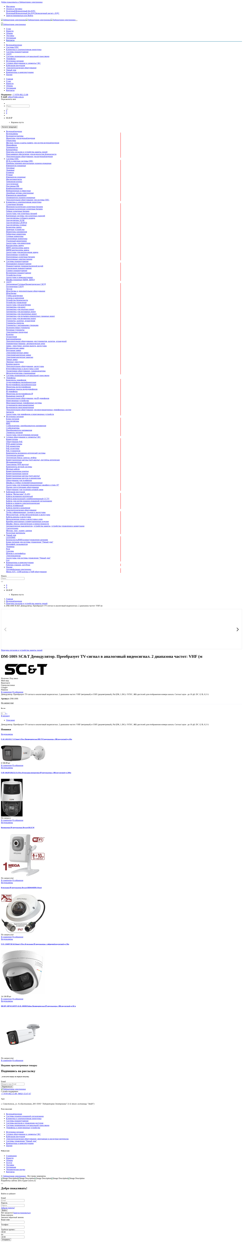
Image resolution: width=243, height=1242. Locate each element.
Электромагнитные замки (17, 353)
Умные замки (12, 359)
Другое (9, 289)
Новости (10, 31)
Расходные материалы (15, 533)
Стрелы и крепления (15, 298)
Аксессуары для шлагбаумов (18, 305)
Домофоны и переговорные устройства (23, 1128)
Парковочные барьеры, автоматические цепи (25, 343)
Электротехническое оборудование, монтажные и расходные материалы (37, 1139)
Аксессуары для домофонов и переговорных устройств (30, 414)
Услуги (9, 1163)
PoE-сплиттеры (12, 448)
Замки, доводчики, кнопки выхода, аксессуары (26, 346)
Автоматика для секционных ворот (21, 314)
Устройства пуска (13, 275)
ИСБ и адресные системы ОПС (19, 161)
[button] (20, 11)
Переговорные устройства (17, 400)
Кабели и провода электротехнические (23, 503)
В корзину (5, 716)
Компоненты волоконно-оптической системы (25, 453)
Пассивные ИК (12, 186)
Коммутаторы (12, 439)
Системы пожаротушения (17, 52)
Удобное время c (8, 1229)
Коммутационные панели (17, 473)
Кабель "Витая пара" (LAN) (18, 494)
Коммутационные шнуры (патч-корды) (23, 476)
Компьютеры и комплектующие (20, 72)
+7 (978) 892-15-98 (20, 95)
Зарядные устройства (15, 229)
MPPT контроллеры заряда (17, 248)
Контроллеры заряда (15, 245)
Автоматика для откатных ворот (20, 309)
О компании (11, 1156)
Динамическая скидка (15, 1169)
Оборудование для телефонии (19, 480)
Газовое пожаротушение (16, 270)
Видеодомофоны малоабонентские (21, 384)
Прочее (9, 75)
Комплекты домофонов (16, 380)
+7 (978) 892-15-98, (9, 1094)
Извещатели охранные (16, 177)
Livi (7, 560)
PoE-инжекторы (13, 446)
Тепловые (10, 168)
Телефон (4, 1224)
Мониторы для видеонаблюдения (20, 138)
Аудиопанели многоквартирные (20, 405)
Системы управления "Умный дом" (21, 1141)
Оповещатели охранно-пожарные (20, 197)
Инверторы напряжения (16, 232)
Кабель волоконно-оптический (19, 496)
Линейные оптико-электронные (20, 193)
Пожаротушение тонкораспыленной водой (24, 266)
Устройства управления (16, 302)
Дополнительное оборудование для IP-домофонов (27, 398)
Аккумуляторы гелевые (16, 225)
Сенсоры (10, 551)
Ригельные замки (13, 350)
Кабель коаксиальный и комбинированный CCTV (27, 499)
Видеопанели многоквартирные (20, 407)
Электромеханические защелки (19, 357)
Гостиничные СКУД (15, 286)
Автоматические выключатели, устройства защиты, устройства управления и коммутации (45, 526)
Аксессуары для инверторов (18, 243)
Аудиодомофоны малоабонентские (21, 382)
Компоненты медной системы (19, 467)
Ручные (9, 175)
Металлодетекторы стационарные (20, 373)
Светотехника (12, 528)
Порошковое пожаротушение (18, 264)
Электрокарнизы (13, 556)
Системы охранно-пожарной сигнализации (25, 1116)
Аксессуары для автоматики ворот (21, 318)
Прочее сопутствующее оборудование (22, 487)
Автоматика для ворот (15, 307)
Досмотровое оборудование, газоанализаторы (26, 371)
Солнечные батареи (14, 204)
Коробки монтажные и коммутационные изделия (27, 521)
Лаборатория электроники (14, 1176)
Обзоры (9, 33)
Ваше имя (5, 1220)
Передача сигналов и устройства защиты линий (26, 152)
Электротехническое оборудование (21, 68)
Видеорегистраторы (14, 136)
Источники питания (15, 61)
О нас (8, 29)
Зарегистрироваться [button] (15, 15)
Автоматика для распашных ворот (21, 311)
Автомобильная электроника (18, 569)
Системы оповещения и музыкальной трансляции (27, 56)
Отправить (6, 1240)
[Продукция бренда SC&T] (26, 676)
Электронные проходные (17, 332)
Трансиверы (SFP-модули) (17, 464)
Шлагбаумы (11, 293)
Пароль (4, 1203)
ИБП (8, 423)
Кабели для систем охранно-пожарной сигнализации (29, 501)
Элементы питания (14, 432)
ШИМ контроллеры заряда (17, 250)
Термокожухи (12, 147)
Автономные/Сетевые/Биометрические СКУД (26, 284)
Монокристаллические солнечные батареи (24, 207)
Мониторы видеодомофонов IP (19, 394)
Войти (4, 1210)
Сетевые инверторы (14, 236)
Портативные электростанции (19, 259)
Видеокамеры (12, 134)
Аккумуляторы (12, 421)
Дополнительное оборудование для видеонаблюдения (29, 156)
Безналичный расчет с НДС (47, 13)
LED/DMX (10, 537)
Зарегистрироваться (22, 1213)
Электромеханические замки (18, 355)
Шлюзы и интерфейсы (16, 553)
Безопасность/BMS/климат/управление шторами (27, 540)
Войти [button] (28, 15)
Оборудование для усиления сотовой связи (24, 489)
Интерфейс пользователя (17, 544)
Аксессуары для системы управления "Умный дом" (28, 558)
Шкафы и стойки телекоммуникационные (24, 483)
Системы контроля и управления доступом (24, 1123)
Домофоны (11, 59)
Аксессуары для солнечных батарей (21, 213)
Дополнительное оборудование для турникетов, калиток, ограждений (36, 341)
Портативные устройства (17, 254)
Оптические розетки (15, 455)
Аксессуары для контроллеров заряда (22, 252)
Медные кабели (13, 469)
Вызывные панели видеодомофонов (21, 389)
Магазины (10, 6)
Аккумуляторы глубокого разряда (20, 218)
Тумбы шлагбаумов (14, 296)
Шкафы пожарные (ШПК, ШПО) (20, 280)
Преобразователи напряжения (19, 430)
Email (3, 1081)
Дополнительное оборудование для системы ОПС (27, 200)
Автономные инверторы (16, 239)
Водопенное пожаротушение (18, 273)
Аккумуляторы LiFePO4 (16, 223)
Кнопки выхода (13, 364)
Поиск (4, 576)
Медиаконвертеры (14, 462)
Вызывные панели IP (15, 396)
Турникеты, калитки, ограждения (20, 321)
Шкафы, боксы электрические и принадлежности (27, 524)
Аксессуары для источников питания (22, 435)
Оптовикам (11, 38)
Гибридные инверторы (16, 234)
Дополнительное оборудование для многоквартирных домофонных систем (38, 410)
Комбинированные (14, 188)
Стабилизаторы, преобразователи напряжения (26, 426)
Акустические (12, 184)
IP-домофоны (12, 391)
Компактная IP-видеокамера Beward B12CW (17, 827)
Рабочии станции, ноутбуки (18, 565)
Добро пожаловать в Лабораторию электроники (22, 2)
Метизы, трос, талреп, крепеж (19, 530)
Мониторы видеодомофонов (18, 387)
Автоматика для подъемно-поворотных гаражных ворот (30, 316)
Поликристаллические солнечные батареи (24, 209)
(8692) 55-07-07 (24, 1094)
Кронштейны (12, 150)
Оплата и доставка (14, 9)
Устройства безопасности (17, 300)
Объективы (11, 140)
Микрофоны (11, 145)
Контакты (10, 40)
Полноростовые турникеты (18, 327)
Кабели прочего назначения (18, 508)
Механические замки (15, 348)
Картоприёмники (13, 339)
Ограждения (11, 337)
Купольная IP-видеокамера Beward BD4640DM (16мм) (21, 888)
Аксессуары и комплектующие (19, 277)
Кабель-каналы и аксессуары (18, 517)
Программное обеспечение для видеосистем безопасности (31, 154)
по (2, 1234)
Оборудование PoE (14, 442)
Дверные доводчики (15, 362)
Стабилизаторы (12, 428)
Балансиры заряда (14, 227)
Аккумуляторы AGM (15, 220)
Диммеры (10, 546)
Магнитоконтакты (14, 179)
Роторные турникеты (15, 330)
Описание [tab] (10, 720)
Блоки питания (12, 419)
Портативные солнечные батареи (20, 257)
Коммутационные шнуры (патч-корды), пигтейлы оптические (33, 460)
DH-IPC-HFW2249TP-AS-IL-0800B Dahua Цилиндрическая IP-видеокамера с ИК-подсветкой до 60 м (38, 1006)
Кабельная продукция (15, 65)
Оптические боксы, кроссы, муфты (21, 457)
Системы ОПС (12, 47)
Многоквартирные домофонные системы (24, 403)
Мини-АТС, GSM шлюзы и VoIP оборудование (26, 572)
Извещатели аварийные (16, 195)
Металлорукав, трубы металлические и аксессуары (28, 515)
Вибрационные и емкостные (18, 191)
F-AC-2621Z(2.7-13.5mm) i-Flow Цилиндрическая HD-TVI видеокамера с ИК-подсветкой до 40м (36, 739)
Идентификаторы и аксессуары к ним (22, 369)
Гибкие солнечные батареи (17, 211)
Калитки (10, 334)
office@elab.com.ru (16, 97)
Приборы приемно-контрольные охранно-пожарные (28, 163)
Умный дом (11, 70)
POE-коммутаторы (14, 444)
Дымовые (10, 170)
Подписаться (7, 1087)
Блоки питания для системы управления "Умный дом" (29, 542)
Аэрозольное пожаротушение (19, 268)
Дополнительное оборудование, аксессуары (25, 366)
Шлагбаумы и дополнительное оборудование (25, 291)
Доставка (10, 35)
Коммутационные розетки (17, 471)
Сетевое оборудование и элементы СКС (23, 63)
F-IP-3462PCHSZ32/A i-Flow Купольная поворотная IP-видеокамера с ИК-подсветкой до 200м (36, 773)
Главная (9, 79)
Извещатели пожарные (16, 166)
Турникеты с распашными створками (22, 325)
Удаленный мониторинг (16, 241)
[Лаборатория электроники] (13, 24)
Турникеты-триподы (15, 323)
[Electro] (38, 20)
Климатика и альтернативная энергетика (23, 49)
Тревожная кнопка (14, 181)
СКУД (8, 54)
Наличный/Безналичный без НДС (20, 13)
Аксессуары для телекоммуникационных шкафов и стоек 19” (32, 485)
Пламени (10, 172)
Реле (8, 549)
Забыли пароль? (8, 1208)
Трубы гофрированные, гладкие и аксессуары (26, 512)
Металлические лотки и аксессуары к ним (24, 519)
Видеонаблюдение (14, 45)
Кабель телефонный (14, 505)
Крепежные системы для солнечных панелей (25, 216)
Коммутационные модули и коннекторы (23, 478)
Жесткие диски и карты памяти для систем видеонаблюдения (32, 143)
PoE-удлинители (13, 451)
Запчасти (10, 412)
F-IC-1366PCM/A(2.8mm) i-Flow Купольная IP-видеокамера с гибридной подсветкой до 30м (35, 944)
